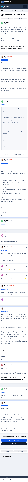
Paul (5, 56)
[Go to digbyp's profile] (2, 365)
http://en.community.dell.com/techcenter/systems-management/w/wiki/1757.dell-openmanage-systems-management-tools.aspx (13, 379)
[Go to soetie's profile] (2, 235)
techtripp (6, 22)
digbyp (5, 364)
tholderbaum (7, 299)
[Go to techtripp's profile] (2, 23)
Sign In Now (14, 443)
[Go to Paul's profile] (2, 57)
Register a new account (14, 440)
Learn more (2, 2)
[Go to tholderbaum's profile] (2, 299)
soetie (5, 235)
